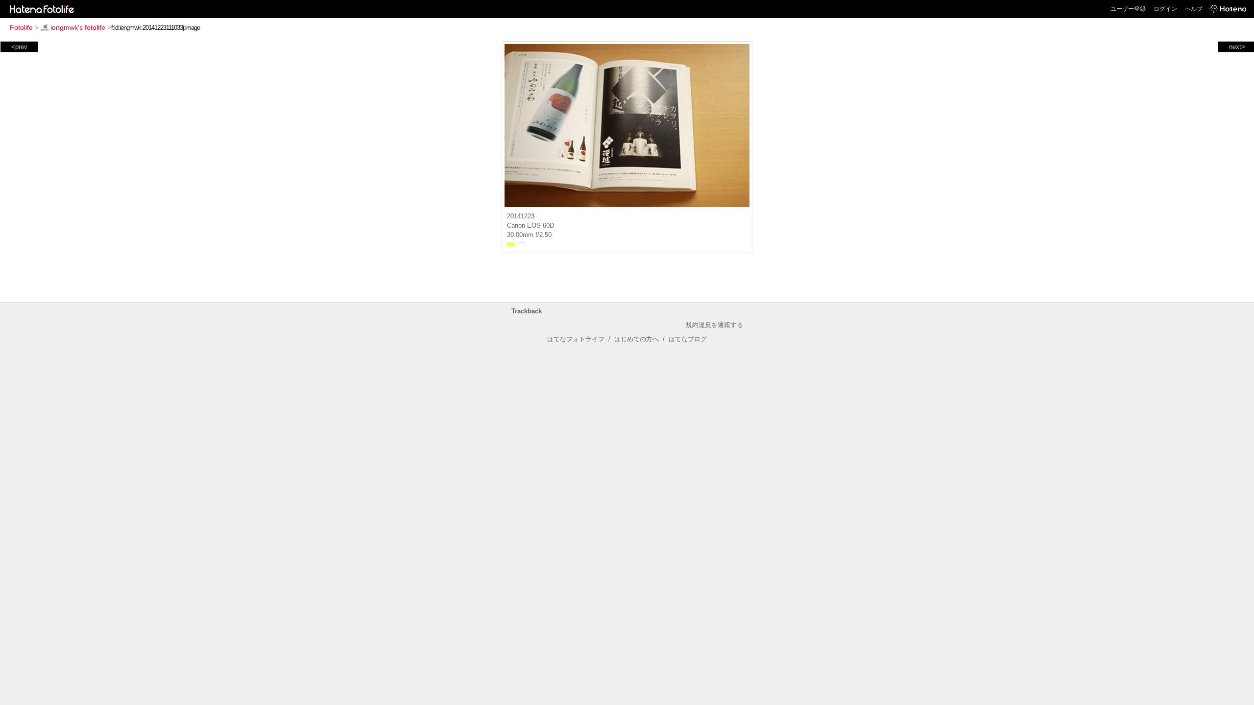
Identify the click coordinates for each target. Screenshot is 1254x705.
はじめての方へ (636, 339)
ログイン (1165, 8)
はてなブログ (688, 339)
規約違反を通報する (714, 325)
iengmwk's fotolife (77, 27)
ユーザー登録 (1128, 8)
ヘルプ (1194, 8)
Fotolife (21, 27)
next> (1237, 46)
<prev (19, 46)
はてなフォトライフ (575, 339)
